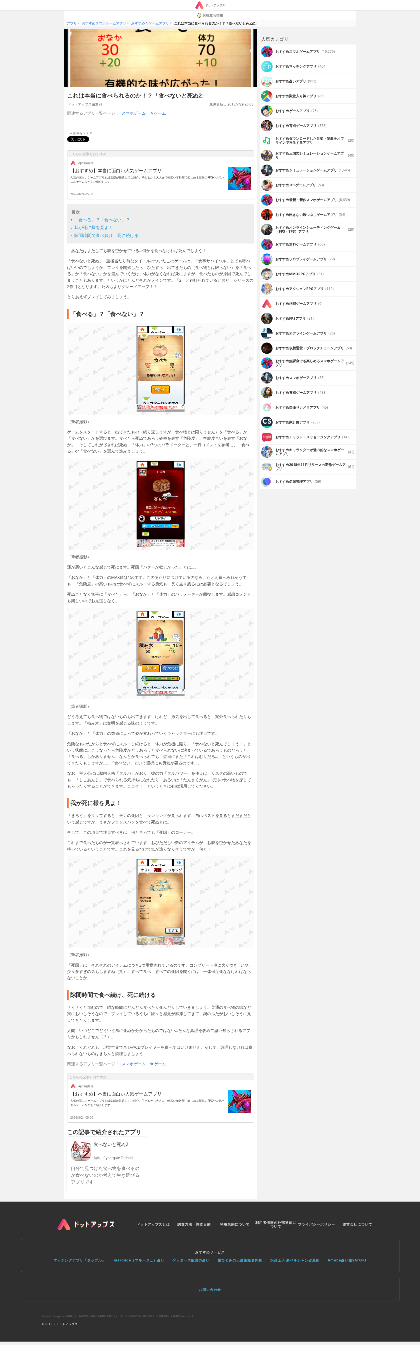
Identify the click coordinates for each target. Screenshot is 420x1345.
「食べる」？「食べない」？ (102, 219)
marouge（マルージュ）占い (139, 1260)
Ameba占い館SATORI (347, 1260)
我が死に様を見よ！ (93, 227)
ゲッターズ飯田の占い (191, 1260)
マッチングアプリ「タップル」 (80, 1260)
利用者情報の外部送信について (275, 1224)
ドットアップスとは (153, 1224)
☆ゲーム (158, 113)
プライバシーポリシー (316, 1224)
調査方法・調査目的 (194, 1224)
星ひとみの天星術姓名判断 (240, 1260)
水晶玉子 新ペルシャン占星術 (295, 1260)
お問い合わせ (210, 1289)
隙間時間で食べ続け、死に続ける (106, 235)
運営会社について (357, 1224)
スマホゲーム (134, 113)
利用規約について (235, 1224)
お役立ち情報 (213, 15)
